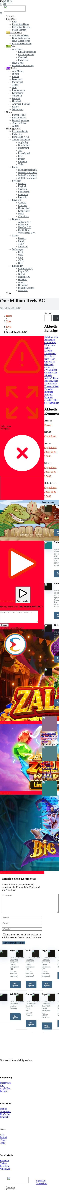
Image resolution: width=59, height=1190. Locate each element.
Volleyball (17, 95)
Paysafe (3, 1091)
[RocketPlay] (19, 1000)
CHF (20, 257)
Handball (16, 101)
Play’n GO (23, 271)
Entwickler (17, 265)
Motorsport (17, 82)
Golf (14, 87)
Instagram (4, 1166)
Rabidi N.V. (24, 230)
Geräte (15, 235)
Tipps (2, 1143)
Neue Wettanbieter (21, 40)
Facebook (4, 1160)
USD (20, 254)
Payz (20, 156)
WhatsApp (5, 1168)
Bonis (13, 46)
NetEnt (21, 274)
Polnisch (22, 197)
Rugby (15, 106)
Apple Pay (23, 142)
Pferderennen (18, 90)
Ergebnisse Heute (20, 24)
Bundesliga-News (20, 120)
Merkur (3, 1108)
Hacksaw (22, 279)
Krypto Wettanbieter (21, 43)
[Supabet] (35, 1000)
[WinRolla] (4, 1000)
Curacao (22, 202)
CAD (20, 260)
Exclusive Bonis (20, 131)
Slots (8, 293)
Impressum (41, 1180)
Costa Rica (23, 216)
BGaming (23, 285)
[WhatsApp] (1, 4)
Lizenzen (16, 200)
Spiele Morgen (19, 30)
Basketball (17, 79)
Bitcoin (21, 158)
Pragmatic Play (25, 268)
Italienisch (23, 194)
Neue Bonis (17, 62)
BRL (20, 263)
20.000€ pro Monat (27, 178)
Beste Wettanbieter (21, 38)
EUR (20, 252)
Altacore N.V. (24, 222)
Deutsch (22, 183)
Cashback (23, 57)
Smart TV (23, 246)
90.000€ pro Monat (27, 172)
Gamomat (23, 290)
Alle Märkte (18, 71)
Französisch (23, 191)
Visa (20, 150)
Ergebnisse (11, 19)
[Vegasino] (35, 956)
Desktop (22, 238)
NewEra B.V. (24, 227)
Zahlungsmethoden (21, 139)
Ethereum (22, 161)
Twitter (3, 1163)
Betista (29, 950)
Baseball (16, 98)
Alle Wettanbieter (20, 35)
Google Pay (23, 145)
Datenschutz (41, 1183)
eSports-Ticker (19, 123)
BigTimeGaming (26, 287)
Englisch (22, 186)
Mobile (21, 241)
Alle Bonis (17, 49)
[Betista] (19, 956)
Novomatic (5, 1111)
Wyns (13, 950)
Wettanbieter (16, 32)
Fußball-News (19, 117)
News (9, 112)
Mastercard (23, 147)
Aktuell (15, 126)
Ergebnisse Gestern (21, 27)
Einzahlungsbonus (27, 51)
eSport (3, 1140)
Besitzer (16, 219)
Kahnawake (24, 211)
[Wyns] (4, 956)
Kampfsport (17, 93)
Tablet (21, 244)
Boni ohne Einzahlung (23, 65)
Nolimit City (24, 276)
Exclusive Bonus (26, 54)
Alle (2, 1134)
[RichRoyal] (51, 956)
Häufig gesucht (13, 128)
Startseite (10, 16)
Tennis (15, 84)
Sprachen (16, 180)
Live (14, 21)
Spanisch (22, 189)
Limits (15, 167)
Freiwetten (23, 60)
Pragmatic (5, 1117)
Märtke (13, 68)
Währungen (17, 249)
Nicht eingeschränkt (27, 169)
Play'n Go (5, 1114)
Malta (21, 213)
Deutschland (24, 208)
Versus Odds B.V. (26, 233)
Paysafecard (24, 153)
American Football (21, 104)
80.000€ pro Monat (27, 175)
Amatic (21, 282)
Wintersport (17, 109)
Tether (21, 164)
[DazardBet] (51, 1000)
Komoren (22, 205)
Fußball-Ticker (19, 115)
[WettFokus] (15, 10)
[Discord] (4, 4)
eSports (15, 73)
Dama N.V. (23, 224)
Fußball (15, 76)
